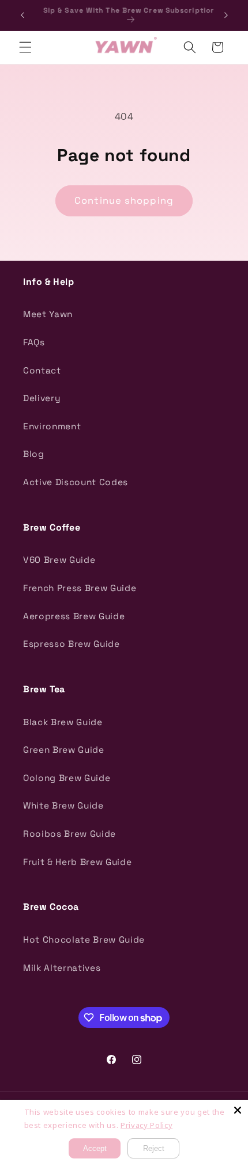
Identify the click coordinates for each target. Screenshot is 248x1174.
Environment (52, 426)
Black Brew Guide (63, 721)
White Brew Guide (63, 805)
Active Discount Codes (75, 482)
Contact (42, 370)
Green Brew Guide (63, 749)
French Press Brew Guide (79, 587)
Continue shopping (124, 201)
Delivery (41, 397)
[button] (25, 47)
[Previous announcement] (22, 15)
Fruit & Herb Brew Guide (77, 861)
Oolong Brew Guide (66, 777)
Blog (33, 453)
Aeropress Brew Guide (74, 616)
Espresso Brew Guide (71, 643)
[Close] (237, 1110)
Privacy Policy (146, 1125)
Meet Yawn (48, 313)
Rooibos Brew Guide (69, 833)
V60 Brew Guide (59, 559)
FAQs (34, 342)
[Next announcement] (226, 15)
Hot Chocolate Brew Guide (84, 939)
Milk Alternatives (61, 967)
